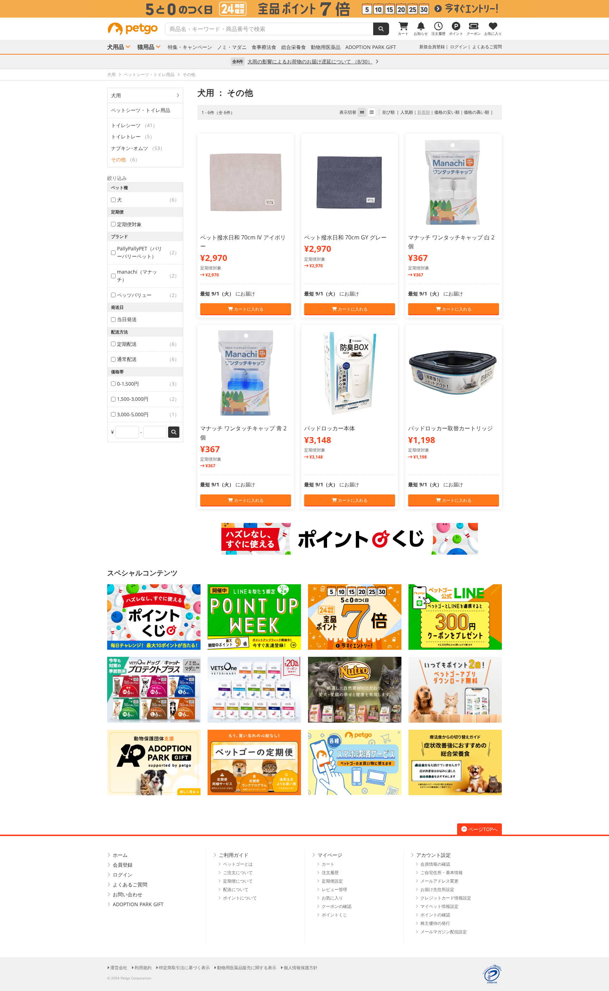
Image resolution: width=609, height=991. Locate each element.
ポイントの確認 (435, 915)
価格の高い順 (476, 112)
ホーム (120, 855)
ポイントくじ (334, 915)
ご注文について (238, 872)
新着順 (423, 112)
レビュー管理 (334, 889)
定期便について (238, 881)
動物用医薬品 (325, 47)
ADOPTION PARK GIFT (370, 47)
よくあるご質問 (487, 47)
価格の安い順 (447, 112)
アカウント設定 (433, 855)
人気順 (406, 112)
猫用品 (145, 47)
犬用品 (115, 47)
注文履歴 (330, 872)
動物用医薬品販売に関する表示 (246, 968)
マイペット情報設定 (439, 906)
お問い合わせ (127, 894)
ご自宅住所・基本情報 (441, 872)
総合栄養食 (293, 47)
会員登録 (123, 864)
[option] (304, 9)
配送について (235, 889)
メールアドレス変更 (439, 881)
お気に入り (332, 898)
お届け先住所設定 (437, 889)
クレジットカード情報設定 (445, 898)
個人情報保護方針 (301, 968)
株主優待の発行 (435, 923)
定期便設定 (332, 881)
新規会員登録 (432, 47)
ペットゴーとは (238, 864)
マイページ (330, 855)
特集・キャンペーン (190, 47)
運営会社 (118, 968)
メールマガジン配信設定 (443, 932)
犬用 (116, 95)
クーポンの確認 (336, 906)
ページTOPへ (483, 829)
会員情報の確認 (435, 864)
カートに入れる (248, 309)
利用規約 (143, 968)
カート (328, 864)
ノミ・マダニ (232, 47)
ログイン (458, 47)
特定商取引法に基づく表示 (184, 968)
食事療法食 (264, 47)
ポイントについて (240, 898)
